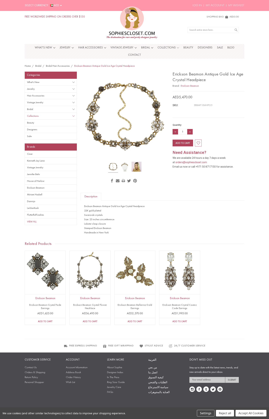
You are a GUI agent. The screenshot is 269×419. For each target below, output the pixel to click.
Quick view (45, 279)
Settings (205, 413)
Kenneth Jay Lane (36, 161)
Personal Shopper (34, 382)
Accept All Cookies (251, 413)
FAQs (110, 392)
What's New (44, 47)
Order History (73, 377)
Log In (197, 5)
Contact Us (31, 367)
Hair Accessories (91, 47)
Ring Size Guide (116, 382)
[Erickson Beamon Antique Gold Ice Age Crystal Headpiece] (113, 167)
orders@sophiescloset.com (191, 162)
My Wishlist (236, 5)
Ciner (30, 154)
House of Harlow (35, 181)
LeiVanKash (33, 208)
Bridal (146, 47)
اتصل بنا (152, 372)
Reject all (225, 413)
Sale (220, 47)
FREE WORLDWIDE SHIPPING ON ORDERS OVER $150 (55, 17)
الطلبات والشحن (157, 382)
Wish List (70, 382)
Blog (230, 47)
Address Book (73, 372)
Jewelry (65, 47)
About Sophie (114, 367)
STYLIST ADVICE (154, 345)
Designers (205, 47)
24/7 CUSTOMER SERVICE (189, 345)
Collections (167, 47)
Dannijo (31, 201)
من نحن (152, 367)
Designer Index (115, 372)
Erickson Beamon (35, 188)
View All (32, 221)
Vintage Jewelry (122, 47)
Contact (134, 55)
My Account (215, 5)
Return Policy (31, 377)
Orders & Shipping (35, 372)
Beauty (188, 47)
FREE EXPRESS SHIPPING (83, 345)
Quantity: (177, 125)
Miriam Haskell (34, 194)
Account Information (76, 367)
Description (90, 196)
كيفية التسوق (156, 377)
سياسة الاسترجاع (158, 387)
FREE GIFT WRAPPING (121, 345)
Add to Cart (45, 321)
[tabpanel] (45, 288)
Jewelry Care (114, 387)
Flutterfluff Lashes (35, 215)
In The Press (113, 377)
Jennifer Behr (33, 174)
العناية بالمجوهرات (159, 392)
